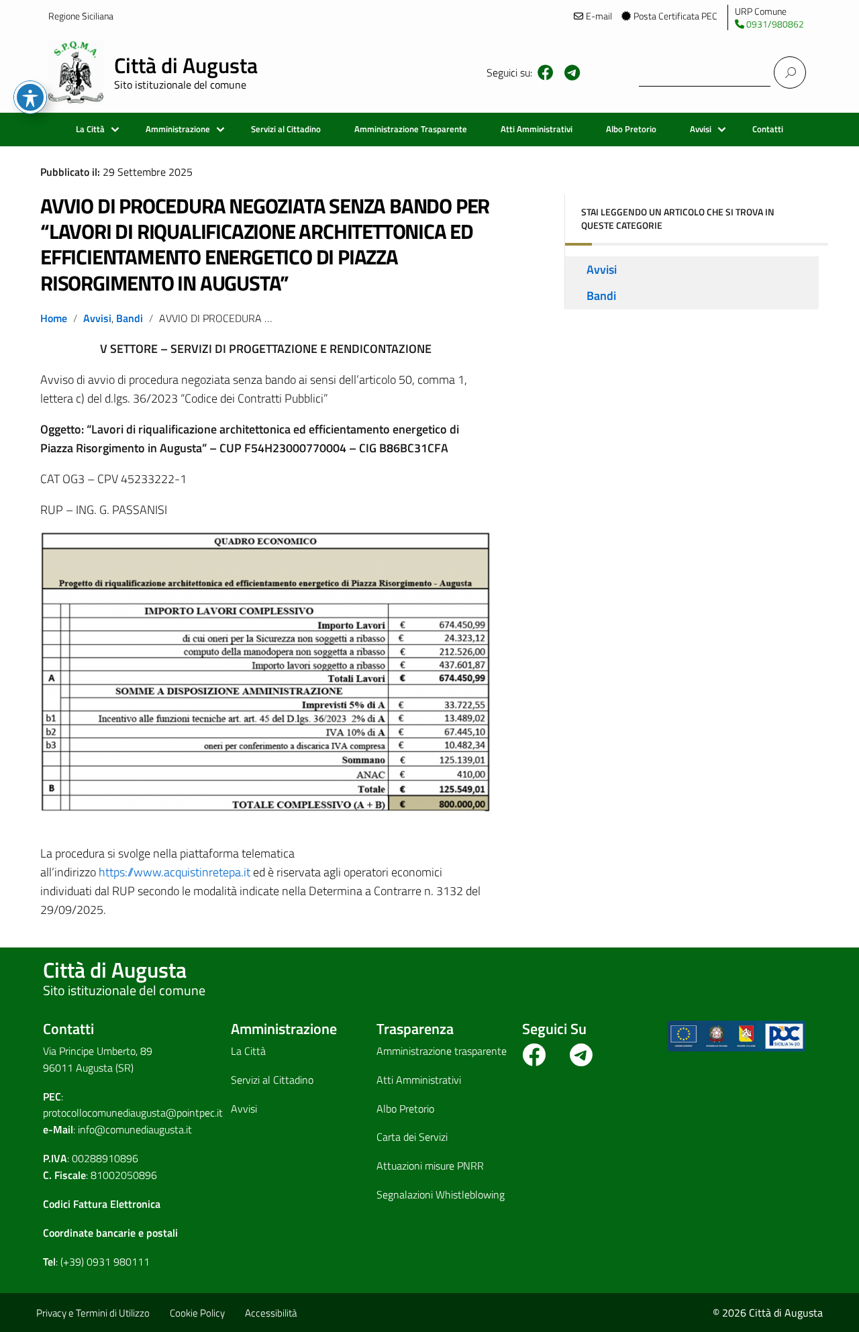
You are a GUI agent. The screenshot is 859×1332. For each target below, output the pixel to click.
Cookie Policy (197, 1313)
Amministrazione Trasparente (410, 129)
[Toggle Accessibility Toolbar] (30, 97)
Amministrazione (178, 129)
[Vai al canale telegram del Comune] (581, 1060)
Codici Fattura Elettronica (101, 1204)
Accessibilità (271, 1313)
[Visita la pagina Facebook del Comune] (545, 72)
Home (53, 318)
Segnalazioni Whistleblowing (440, 1194)
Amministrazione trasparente (441, 1051)
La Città (90, 129)
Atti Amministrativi (536, 129)
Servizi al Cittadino (286, 129)
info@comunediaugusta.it (135, 1129)
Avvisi (700, 129)
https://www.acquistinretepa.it (174, 872)
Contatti (767, 129)
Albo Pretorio (631, 129)
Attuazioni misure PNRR (430, 1166)
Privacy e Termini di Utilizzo (93, 1313)
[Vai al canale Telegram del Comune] (572, 72)
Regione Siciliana (80, 16)
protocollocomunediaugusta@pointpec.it (133, 1113)
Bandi (129, 318)
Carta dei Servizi (412, 1137)
